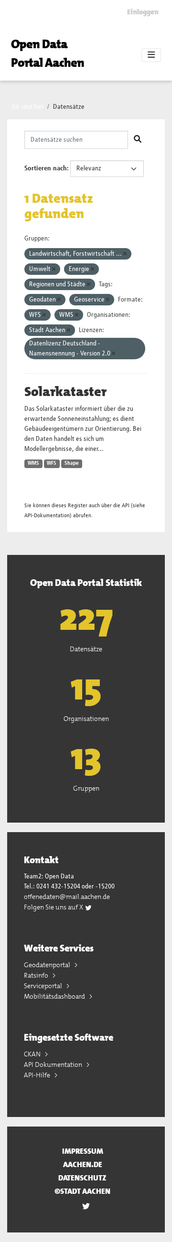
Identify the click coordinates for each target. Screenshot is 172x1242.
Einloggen (143, 12)
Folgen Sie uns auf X (54, 907)
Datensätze (69, 107)
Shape (71, 463)
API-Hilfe (38, 1075)
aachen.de (82, 1164)
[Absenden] (138, 140)
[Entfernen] (125, 254)
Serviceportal (44, 985)
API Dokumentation (54, 1064)
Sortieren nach (45, 168)
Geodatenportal (48, 964)
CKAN (33, 1054)
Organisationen (86, 718)
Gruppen (86, 788)
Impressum (82, 1151)
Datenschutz (82, 1178)
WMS (33, 463)
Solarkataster (65, 391)
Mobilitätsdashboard (55, 996)
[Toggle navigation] (151, 55)
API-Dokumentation (47, 515)
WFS (51, 463)
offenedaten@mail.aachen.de (67, 896)
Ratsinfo (37, 975)
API (125, 505)
